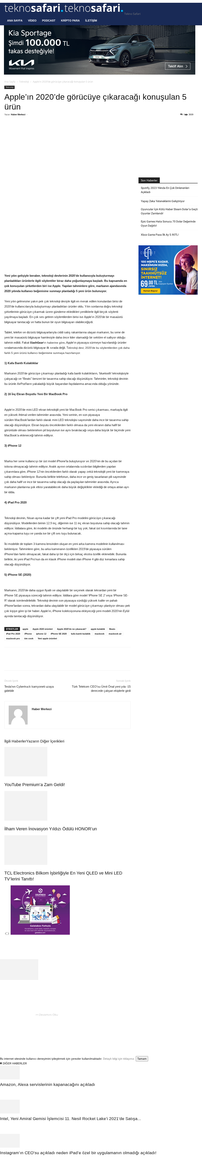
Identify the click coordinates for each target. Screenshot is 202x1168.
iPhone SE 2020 (59, 634)
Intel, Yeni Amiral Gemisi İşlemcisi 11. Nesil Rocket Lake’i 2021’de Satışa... (70, 1118)
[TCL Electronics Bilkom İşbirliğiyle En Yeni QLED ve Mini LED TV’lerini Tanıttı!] (67, 850)
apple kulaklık (98, 629)
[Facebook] (33, 130)
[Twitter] (42, 130)
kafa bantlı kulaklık (80, 634)
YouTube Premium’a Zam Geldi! (34, 784)
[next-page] (8, 933)
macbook (99, 634)
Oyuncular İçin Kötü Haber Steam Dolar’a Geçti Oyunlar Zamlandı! (169, 211)
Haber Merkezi (18, 114)
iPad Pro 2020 (13, 634)
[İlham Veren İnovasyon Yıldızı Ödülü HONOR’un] (67, 806)
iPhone (28, 634)
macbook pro (13, 638)
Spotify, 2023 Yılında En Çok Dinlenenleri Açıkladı (165, 190)
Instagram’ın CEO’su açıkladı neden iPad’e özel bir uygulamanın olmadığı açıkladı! (78, 1152)
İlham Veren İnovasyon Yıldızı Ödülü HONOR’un (50, 828)
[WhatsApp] (51, 130)
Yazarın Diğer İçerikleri (45, 741)
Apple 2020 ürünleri (43, 629)
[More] (69, 130)
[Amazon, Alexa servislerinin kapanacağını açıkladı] (101, 1072)
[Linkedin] (60, 130)
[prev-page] (5, 933)
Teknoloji (24, 81)
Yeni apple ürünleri (47, 638)
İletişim (91, 20)
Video (32, 20)
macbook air (115, 634)
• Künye (145, 1026)
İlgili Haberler (15, 741)
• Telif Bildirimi (177, 1026)
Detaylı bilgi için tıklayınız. (119, 1058)
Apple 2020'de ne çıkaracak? (71, 629)
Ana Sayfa (14, 20)
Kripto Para (70, 20)
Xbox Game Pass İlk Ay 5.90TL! (160, 234)
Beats (112, 629)
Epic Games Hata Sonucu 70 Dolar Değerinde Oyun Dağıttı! (168, 223)
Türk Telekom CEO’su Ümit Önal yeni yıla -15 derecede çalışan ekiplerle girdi (101, 688)
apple (25, 629)
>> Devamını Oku (46, 1014)
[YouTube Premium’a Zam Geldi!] (67, 761)
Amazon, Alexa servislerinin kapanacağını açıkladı (47, 1084)
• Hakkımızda (159, 1026)
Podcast (48, 20)
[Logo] (34, 14)
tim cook (28, 638)
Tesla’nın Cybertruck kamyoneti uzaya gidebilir (29, 688)
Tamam (142, 1058)
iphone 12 (41, 634)
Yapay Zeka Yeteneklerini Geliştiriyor (163, 201)
